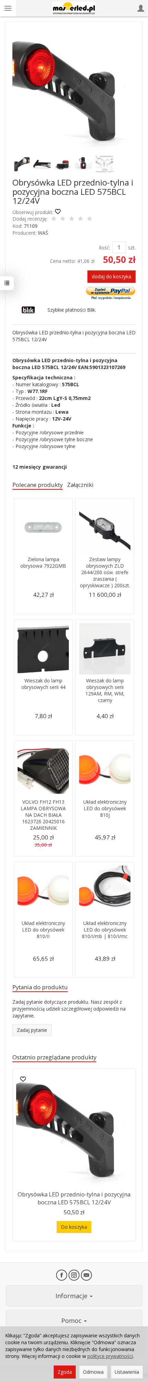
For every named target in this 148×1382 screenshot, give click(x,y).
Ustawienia (127, 1372)
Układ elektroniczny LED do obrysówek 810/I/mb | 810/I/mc (105, 929)
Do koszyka (74, 1227)
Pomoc (72, 1320)
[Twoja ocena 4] (80, 219)
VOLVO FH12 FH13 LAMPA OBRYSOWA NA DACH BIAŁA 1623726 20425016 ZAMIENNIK (43, 815)
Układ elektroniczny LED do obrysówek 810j (105, 808)
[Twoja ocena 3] (71, 219)
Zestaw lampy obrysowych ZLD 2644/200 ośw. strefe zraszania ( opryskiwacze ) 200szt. (105, 572)
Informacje (72, 1296)
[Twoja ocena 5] (89, 219)
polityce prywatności (110, 1356)
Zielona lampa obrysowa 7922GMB (43, 562)
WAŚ (43, 233)
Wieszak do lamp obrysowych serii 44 (43, 683)
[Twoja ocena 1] (53, 219)
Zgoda (64, 1372)
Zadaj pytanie (32, 1030)
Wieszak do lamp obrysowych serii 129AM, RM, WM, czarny (105, 690)
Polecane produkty (37, 485)
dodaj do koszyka (111, 276)
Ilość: (104, 247)
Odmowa (93, 1372)
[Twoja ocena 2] (62, 219)
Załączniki (80, 485)
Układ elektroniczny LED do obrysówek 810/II (43, 929)
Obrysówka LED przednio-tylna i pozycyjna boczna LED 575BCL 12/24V (74, 1198)
